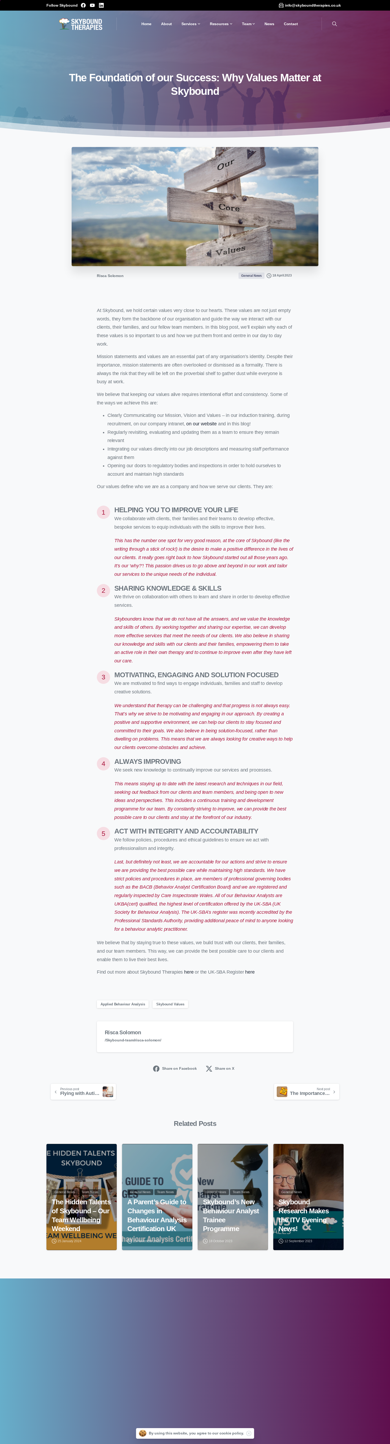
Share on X (224, 1068)
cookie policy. (231, 1433)
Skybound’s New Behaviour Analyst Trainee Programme (231, 1215)
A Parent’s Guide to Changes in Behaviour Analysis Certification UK (157, 1215)
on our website (201, 423)
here (188, 972)
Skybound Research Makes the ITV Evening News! (304, 1215)
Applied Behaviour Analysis (123, 1004)
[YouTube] (92, 5)
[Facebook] (83, 5)
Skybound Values (170, 1004)
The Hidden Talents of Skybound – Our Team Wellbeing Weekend (81, 1215)
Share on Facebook (179, 1068)
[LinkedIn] (101, 5)
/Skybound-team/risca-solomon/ (133, 1040)
